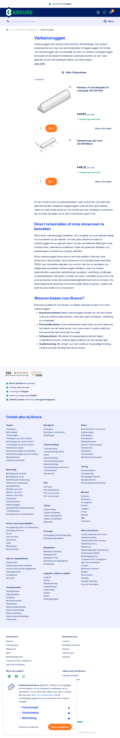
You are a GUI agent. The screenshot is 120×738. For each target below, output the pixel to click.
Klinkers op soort (14, 492)
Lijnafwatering (50, 586)
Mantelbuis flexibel (52, 551)
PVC (46, 483)
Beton (84, 425)
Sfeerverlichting (51, 458)
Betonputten (86, 438)
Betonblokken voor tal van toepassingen (93, 430)
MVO (8, 653)
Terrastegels (12, 435)
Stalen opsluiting (13, 613)
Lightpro (85, 508)
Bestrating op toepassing (17, 480)
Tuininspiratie (12, 645)
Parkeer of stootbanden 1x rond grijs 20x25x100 (93, 89)
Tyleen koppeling (52, 512)
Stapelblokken (13, 594)
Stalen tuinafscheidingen (17, 616)
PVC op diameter (51, 496)
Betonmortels (12, 549)
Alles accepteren (60, 727)
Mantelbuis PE (50, 554)
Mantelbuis (49, 547)
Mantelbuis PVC (51, 558)
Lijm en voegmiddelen (17, 558)
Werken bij (86, 547)
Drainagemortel (13, 572)
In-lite (83, 512)
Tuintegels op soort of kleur (19, 438)
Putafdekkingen (51, 599)
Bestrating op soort (15, 476)
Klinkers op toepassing (16, 483)
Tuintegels (11, 429)
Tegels (9, 425)
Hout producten (88, 470)
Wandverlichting (51, 464)
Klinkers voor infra (14, 495)
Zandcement (87, 454)
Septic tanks (49, 590)
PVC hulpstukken (51, 490)
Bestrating (32, 30)
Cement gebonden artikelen (19, 565)
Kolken (47, 580)
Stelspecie (86, 451)
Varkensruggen (47, 30)
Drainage (48, 531)
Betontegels (12, 432)
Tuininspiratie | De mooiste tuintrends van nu (93, 542)
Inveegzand (11, 575)
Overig (84, 466)
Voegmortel (11, 562)
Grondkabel (49, 564)
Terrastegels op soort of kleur (20, 444)
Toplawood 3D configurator (94, 559)
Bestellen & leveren (90, 569)
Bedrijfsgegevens (89, 556)
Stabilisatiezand (88, 441)
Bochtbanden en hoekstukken (20, 514)
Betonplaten (86, 435)
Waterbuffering (51, 583)
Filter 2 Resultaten (76, 72)
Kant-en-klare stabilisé (91, 444)
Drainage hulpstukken (54, 538)
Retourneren (86, 575)
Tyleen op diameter (53, 519)
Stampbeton (86, 448)
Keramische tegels (14, 448)
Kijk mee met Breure (90, 562)
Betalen (84, 572)
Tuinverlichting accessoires (56, 467)
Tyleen (47, 505)
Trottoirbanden (13, 511)
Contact (84, 565)
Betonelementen (14, 600)
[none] (8, 21)
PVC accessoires (51, 493)
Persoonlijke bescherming (93, 483)
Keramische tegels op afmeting (20, 451)
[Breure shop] (19, 12)
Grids (8, 543)
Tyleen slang (49, 509)
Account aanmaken (90, 584)
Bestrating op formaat (16, 473)
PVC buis (48, 487)
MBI (83, 518)
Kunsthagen (49, 435)
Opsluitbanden (13, 457)
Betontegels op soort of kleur (19, 441)
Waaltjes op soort (14, 489)
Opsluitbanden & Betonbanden (20, 508)
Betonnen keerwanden (91, 457)
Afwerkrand (11, 604)
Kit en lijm (10, 578)
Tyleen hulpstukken (53, 515)
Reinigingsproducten (90, 476)
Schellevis (86, 499)
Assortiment (17, 30)
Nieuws (9, 641)
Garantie (85, 578)
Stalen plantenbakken (16, 607)
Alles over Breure (89, 530)
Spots (46, 455)
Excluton (85, 496)
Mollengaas (11, 546)
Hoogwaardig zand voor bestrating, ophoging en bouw (22, 529)
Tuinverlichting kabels (54, 461)
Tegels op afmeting (15, 460)
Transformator (50, 470)
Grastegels (11, 498)
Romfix (84, 505)
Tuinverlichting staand (54, 452)
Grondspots (49, 473)
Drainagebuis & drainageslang (57, 535)
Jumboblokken (13, 501)
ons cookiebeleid (44, 695)
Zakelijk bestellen (89, 581)
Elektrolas (48, 522)
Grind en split (12, 537)
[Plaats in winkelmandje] (51, 128)
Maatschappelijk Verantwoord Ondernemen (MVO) (94, 551)
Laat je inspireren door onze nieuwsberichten (94, 536)
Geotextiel (11, 540)
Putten (47, 596)
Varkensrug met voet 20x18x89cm (89, 142)
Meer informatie (103, 128)
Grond (9, 533)
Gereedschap (87, 473)
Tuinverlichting (51, 444)
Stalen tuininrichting (15, 610)
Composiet (11, 619)
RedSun (84, 515)
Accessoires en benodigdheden (21, 569)
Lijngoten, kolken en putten (57, 573)
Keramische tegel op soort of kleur (22, 454)
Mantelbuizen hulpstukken (56, 561)
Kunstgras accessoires (54, 432)
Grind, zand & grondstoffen (19, 523)
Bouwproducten (88, 480)
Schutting (10, 597)
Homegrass (86, 502)
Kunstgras (49, 425)
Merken (85, 492)
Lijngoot (47, 577)
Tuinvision (85, 521)
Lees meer (39, 63)
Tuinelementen (13, 587)
